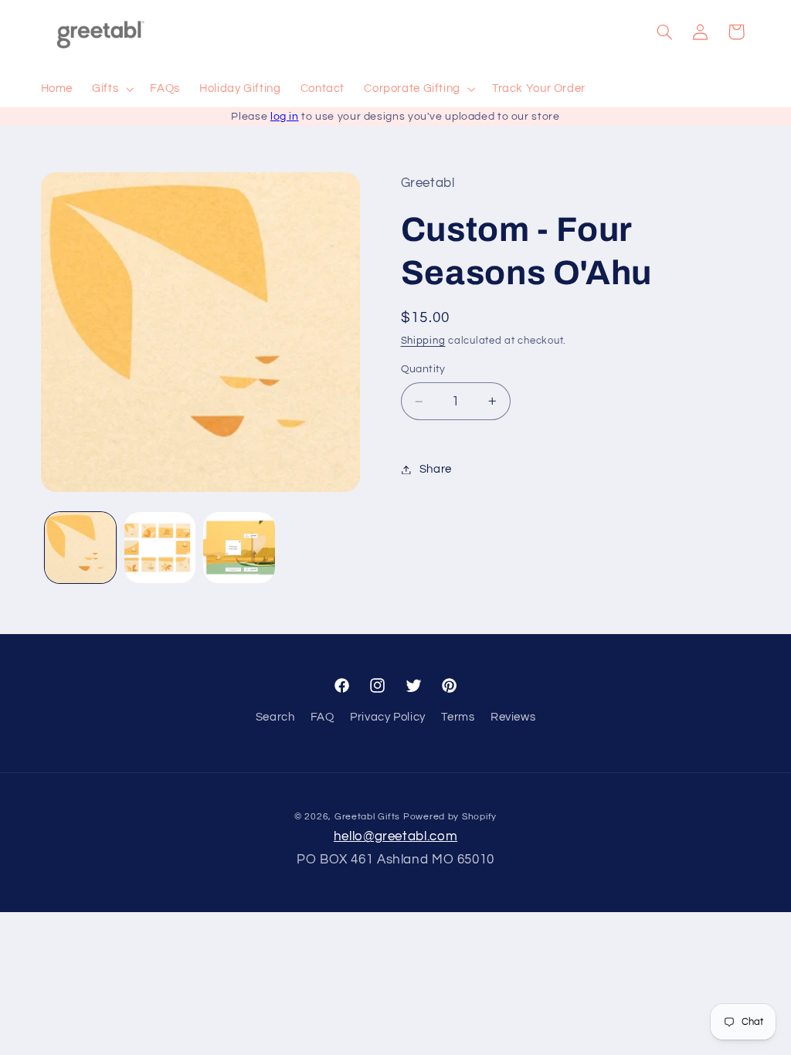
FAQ (322, 717)
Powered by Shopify (450, 816)
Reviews (513, 717)
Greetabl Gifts (367, 816)
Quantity (423, 369)
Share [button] (435, 469)
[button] (112, 90)
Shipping (423, 341)
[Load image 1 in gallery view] (80, 547)
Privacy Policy (388, 717)
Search (275, 717)
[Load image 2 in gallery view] (159, 547)
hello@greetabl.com (395, 836)
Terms (457, 717)
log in (284, 116)
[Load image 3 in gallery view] (238, 547)
